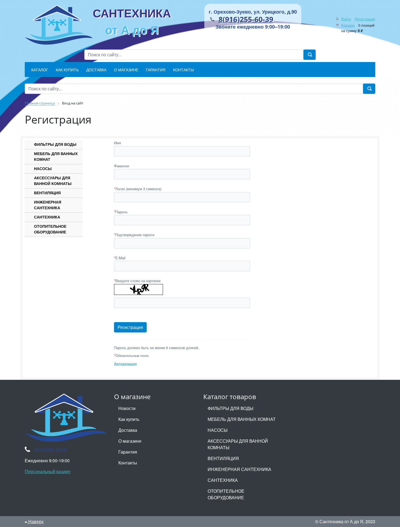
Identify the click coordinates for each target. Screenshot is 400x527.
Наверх (35, 521)
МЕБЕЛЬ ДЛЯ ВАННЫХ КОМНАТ (56, 156)
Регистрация (365, 18)
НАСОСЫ (43, 168)
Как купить (128, 419)
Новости (127, 408)
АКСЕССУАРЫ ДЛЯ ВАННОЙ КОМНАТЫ (53, 180)
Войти (346, 18)
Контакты (127, 463)
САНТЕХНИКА (132, 21)
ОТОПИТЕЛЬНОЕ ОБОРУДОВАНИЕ (50, 229)
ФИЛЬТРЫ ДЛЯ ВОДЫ (55, 144)
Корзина (348, 25)
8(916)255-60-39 (246, 19)
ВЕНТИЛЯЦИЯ (47, 192)
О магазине (129, 441)
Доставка (127, 430)
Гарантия (127, 452)
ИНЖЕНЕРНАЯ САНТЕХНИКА (47, 204)
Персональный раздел (47, 471)
